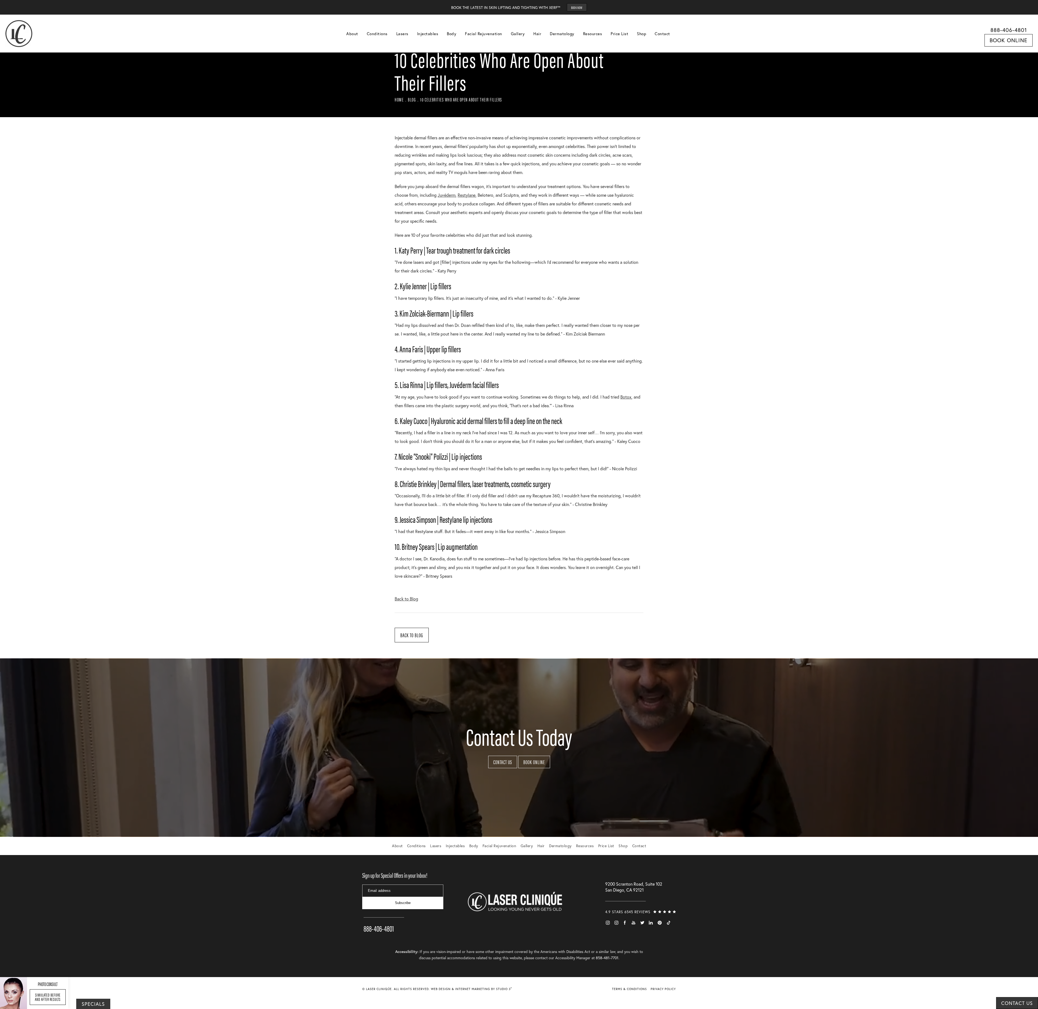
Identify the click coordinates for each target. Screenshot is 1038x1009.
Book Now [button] (577, 7)
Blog (412, 99)
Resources (592, 33)
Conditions (377, 33)
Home (399, 99)
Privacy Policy (663, 989)
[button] (607, 922)
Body (451, 33)
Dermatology (562, 33)
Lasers (402, 33)
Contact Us (502, 762)
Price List (619, 33)
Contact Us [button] (1017, 1003)
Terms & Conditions (629, 989)
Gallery (518, 33)
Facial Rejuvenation (483, 33)
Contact (662, 33)
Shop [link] (641, 33)
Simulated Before (48, 997)
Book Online (1008, 40)
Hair (537, 33)
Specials (93, 1004)
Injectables (427, 33)
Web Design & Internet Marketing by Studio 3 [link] (471, 989)
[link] (383, 920)
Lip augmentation (458, 546)
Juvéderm (446, 195)
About (352, 33)
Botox (625, 397)
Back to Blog (406, 599)
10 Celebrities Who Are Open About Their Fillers (461, 99)
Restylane (466, 195)
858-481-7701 (607, 957)
